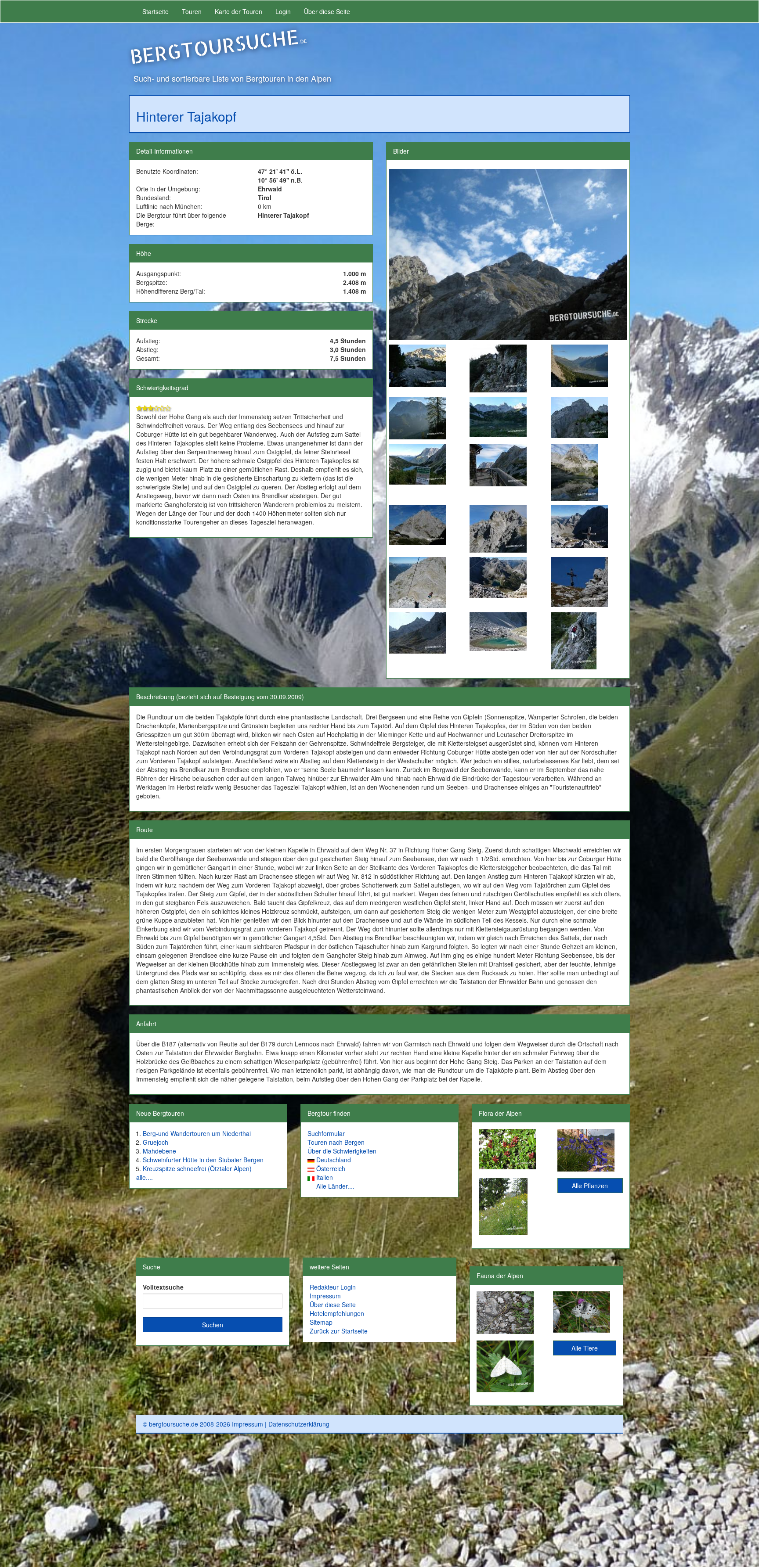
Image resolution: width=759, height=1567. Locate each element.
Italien (324, 1177)
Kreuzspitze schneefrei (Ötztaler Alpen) (197, 1168)
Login (283, 11)
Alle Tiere (584, 1348)
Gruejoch (155, 1142)
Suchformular (326, 1133)
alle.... (144, 1177)
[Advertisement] (379, 1503)
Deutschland (333, 1159)
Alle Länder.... (335, 1186)
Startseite (155, 11)
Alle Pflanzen (590, 1185)
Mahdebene (159, 1150)
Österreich (330, 1168)
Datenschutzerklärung (298, 1424)
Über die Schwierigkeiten (341, 1150)
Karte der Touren (238, 11)
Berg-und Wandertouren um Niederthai (197, 1133)
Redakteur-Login (333, 1287)
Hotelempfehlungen (337, 1313)
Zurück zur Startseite (339, 1330)
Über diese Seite (327, 11)
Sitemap (321, 1322)
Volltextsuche (163, 1287)
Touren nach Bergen (336, 1142)
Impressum (325, 1295)
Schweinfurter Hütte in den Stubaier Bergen (203, 1159)
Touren (192, 11)
